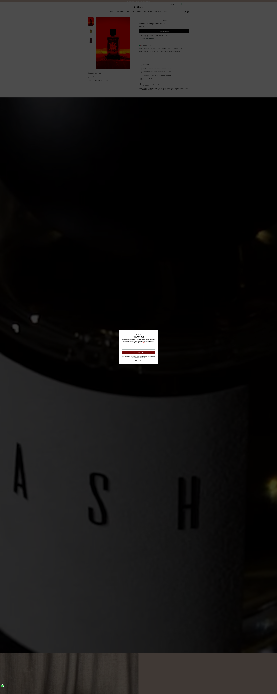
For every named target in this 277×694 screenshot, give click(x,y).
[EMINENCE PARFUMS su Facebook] (136, 361)
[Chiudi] (157, 332)
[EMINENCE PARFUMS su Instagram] (138, 361)
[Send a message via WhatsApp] (2, 686)
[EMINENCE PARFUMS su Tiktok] (141, 361)
